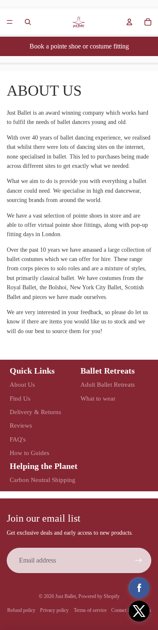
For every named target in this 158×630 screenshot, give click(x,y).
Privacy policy (54, 610)
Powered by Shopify (99, 596)
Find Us (20, 398)
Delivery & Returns (35, 412)
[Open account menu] (129, 22)
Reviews (21, 425)
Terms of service (90, 610)
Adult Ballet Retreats (107, 384)
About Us (22, 384)
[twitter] (139, 611)
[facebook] (139, 587)
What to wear (97, 398)
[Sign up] (138, 560)
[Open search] (28, 22)
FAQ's (18, 439)
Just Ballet (65, 596)
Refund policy (21, 610)
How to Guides (29, 453)
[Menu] (9, 22)
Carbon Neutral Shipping (42, 480)
